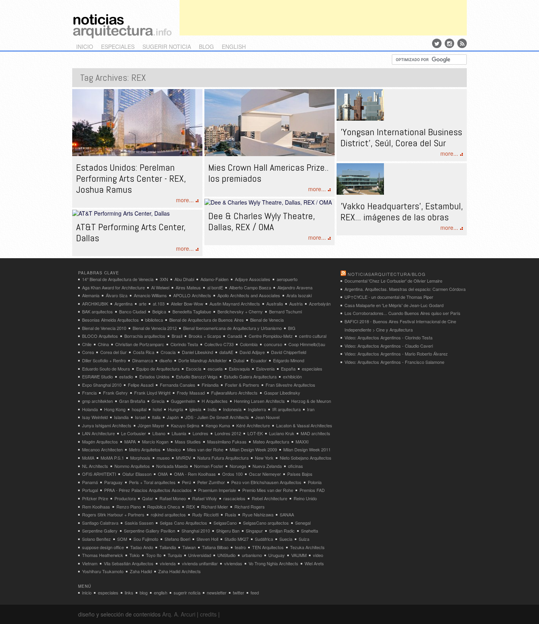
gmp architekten (97, 401)
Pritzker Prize (95, 498)
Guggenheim (183, 401)
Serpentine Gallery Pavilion (149, 530)
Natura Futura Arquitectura (223, 457)
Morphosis (140, 457)
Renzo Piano (128, 506)
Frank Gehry (115, 392)
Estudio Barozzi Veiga (196, 376)
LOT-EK (255, 433)
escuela (215, 368)
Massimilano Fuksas (227, 441)
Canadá (234, 336)
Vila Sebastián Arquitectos (128, 563)
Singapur (254, 530)
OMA (163, 474)
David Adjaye (252, 352)
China (103, 344)
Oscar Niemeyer (265, 474)
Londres (200, 433)
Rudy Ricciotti (205, 514)
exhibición (292, 376)
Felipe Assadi (140, 385)
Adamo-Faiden (214, 279)
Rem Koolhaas (96, 506)
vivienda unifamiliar (200, 563)
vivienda (168, 563)
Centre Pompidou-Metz (271, 336)
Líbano (158, 433)
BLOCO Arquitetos (100, 336)
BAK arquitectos (97, 311)
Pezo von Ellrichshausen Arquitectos (266, 482)
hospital (139, 409)
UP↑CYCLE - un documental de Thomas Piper (388, 297)
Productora (125, 498)
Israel (140, 417)
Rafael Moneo (172, 498)
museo (163, 457)
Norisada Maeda (172, 466)
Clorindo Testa (184, 344)
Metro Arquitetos (145, 449)
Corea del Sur (113, 352)
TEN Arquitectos (268, 547)
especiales (118, 46)
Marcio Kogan (155, 441)
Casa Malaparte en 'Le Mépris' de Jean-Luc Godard (394, 305)
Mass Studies (188, 441)
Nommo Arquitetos (132, 466)
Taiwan (189, 547)
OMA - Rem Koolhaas (195, 474)
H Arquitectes (215, 401)
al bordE (215, 287)
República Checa (163, 506)
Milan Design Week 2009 (253, 449)
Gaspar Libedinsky (282, 392)
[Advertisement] (323, 17)
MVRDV (183, 457)
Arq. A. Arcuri (178, 614)
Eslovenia (265, 368)
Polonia (315, 482)
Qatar (147, 498)
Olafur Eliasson (137, 474)
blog (206, 46)
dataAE (226, 352)
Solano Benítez (96, 539)
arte (142, 303)
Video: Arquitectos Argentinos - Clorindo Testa (388, 337)
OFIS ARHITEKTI (99, 474)
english (234, 46)
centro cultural (312, 336)
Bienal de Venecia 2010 (104, 328)
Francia (89, 392)
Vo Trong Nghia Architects (273, 563)
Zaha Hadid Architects (179, 571)
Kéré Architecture (253, 425)
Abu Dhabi (184, 279)
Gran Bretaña (132, 401)
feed (255, 592)
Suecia (285, 539)
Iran (310, 409)
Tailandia (167, 547)
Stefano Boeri (177, 539)
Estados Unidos (154, 376)
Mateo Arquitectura (271, 441)
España (288, 368)
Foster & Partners (242, 385)
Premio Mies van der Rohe (267, 490)
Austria (296, 303)
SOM (122, 539)
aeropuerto (287, 279)
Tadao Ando (141, 547)
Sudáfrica (264, 539)
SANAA (287, 514)
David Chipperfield (288, 352)
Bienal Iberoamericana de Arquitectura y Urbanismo (232, 328)
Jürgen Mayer (151, 425)
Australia (274, 303)
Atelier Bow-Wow (187, 303)
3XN (164, 279)
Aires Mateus (188, 287)
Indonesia (232, 409)
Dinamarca (142, 360)
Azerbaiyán (320, 303)
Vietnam (89, 563)
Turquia (175, 555)
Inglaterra (257, 409)
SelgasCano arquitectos (266, 523)
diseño (165, 360)
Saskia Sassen (139, 523)
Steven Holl (207, 539)
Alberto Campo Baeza (250, 287)
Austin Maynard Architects (235, 303)
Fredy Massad (191, 392)
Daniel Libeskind (197, 352)
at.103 (159, 303)
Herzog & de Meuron (311, 401)
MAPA (130, 441)
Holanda (90, 409)
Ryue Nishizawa (257, 514)
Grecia (158, 401)
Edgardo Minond (288, 360)
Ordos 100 (232, 474)
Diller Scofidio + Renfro (104, 360)
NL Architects (95, 466)
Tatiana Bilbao (215, 547)
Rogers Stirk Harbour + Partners (113, 514)
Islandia (121, 417)
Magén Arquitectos (100, 441)
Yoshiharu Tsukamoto (103, 571)
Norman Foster (208, 466)
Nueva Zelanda (267, 466)
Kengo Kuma (218, 425)
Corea (88, 352)
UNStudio (226, 555)
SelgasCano (225, 523)
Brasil (177, 336)
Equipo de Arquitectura (158, 368)
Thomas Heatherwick (102, 555)
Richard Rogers (249, 506)
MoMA (88, 457)
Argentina (123, 303)
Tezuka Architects (307, 547)
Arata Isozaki (299, 295)
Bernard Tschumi (285, 311)
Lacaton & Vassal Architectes (304, 425)
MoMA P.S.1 (112, 457)
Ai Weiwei (160, 287)
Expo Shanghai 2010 (102, 385)
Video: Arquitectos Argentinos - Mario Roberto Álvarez (396, 353)
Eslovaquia (239, 368)
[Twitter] (437, 43)
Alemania (90, 295)
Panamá (90, 482)
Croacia (168, 352)
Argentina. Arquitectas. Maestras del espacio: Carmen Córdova (405, 289)
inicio (84, 46)
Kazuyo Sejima (185, 425)
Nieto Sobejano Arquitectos (305, 457)
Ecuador (259, 360)
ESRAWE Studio (97, 376)
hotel (157, 409)
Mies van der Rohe (205, 449)
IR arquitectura (286, 409)
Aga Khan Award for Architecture (113, 287)
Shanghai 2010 (196, 530)
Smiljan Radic (282, 530)
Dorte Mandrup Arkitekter (202, 360)
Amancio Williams (150, 295)
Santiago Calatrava (100, 523)
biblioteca (154, 320)
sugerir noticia (166, 46)
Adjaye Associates (252, 279)
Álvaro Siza (116, 295)
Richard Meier (214, 506)
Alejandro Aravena (295, 287)
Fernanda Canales (177, 385)
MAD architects (315, 433)
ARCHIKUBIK (95, 303)
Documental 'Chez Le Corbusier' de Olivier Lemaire (393, 281)
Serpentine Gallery (100, 530)
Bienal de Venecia (267, 320)
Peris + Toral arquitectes (152, 482)
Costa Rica (143, 352)
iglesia (195, 409)
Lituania (179, 433)
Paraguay (113, 482)
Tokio (134, 555)
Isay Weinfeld (95, 417)
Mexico (174, 449)
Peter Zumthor (211, 482)
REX (190, 506)
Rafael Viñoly (204, 498)
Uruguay (276, 555)
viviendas (233, 563)
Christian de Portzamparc (139, 344)
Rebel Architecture (269, 498)
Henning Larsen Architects (259, 401)
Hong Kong (114, 409)
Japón (173, 417)
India (212, 409)
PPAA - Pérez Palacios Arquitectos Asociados (148, 490)
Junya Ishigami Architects (106, 425)
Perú (186, 482)
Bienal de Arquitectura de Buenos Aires (206, 320)
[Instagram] (449, 43)
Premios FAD (312, 490)
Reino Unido (305, 498)
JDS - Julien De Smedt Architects (217, 417)
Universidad (199, 555)
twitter (238, 592)
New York (264, 457)
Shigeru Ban (228, 530)
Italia (156, 417)
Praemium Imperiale (217, 490)
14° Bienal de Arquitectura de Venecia (117, 279)
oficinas (295, 466)
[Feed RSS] (462, 43)
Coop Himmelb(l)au (306, 344)
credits (208, 614)
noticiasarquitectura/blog (387, 274)
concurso (273, 344)
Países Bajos (300, 474)
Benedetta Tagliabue (191, 311)
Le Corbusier (133, 433)
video (318, 555)
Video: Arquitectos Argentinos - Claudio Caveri (388, 346)
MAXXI (302, 441)
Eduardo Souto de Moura (106, 368)
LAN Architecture (98, 433)
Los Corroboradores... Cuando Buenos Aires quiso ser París (402, 313)
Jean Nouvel (267, 417)
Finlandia (210, 385)
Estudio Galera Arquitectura (250, 376)
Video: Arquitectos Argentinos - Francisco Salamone (394, 362)
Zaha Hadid (141, 571)
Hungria (175, 409)
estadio (126, 376)
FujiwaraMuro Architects (234, 392)
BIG (292, 328)
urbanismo (252, 555)
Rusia (230, 514)
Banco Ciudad (132, 311)
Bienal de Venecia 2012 (155, 328)
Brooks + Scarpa (205, 336)
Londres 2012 (228, 433)
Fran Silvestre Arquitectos (290, 385)
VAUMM (299, 555)
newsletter (216, 592)
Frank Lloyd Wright (152, 392)
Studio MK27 (237, 539)
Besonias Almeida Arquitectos (110, 320)
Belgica (159, 311)
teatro (240, 547)
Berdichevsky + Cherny (240, 311)
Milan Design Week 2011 (307, 449)
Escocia (193, 368)
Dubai (238, 360)
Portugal (90, 490)
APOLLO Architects (192, 295)
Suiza (304, 539)
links (129, 592)
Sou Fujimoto (145, 539)
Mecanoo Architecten (102, 449)
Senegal (303, 523)
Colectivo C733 (219, 344)
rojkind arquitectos (168, 514)
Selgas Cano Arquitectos (183, 523)
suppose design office (103, 547)
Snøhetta (309, 530)
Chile (87, 344)
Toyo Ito (153, 555)
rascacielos (234, 498)
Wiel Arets (314, 563)
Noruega (238, 466)
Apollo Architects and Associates (248, 295)
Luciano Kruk (281, 433)
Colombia (249, 344)
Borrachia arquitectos (144, 336)
